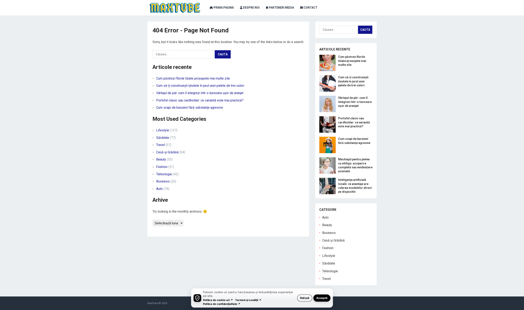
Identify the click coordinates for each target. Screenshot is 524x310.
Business (163, 181)
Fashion (161, 167)
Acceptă (322, 298)
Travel (160, 145)
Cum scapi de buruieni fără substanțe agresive (189, 107)
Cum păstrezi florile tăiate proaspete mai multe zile (193, 78)
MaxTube (152, 303)
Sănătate (162, 138)
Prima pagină (223, 7)
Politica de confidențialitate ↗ (222, 303)
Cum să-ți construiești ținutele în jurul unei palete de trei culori (200, 86)
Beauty (161, 159)
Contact (310, 7)
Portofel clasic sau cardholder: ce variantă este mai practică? (199, 100)
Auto (159, 189)
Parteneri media (281, 7)
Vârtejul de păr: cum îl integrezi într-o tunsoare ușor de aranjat (199, 93)
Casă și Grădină (167, 152)
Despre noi (251, 7)
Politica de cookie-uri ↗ (218, 299)
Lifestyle (162, 130)
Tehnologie (164, 174)
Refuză (304, 298)
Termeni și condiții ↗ (248, 299)
